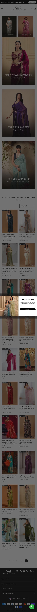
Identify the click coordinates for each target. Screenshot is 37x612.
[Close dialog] (36, 297)
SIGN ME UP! (28, 309)
